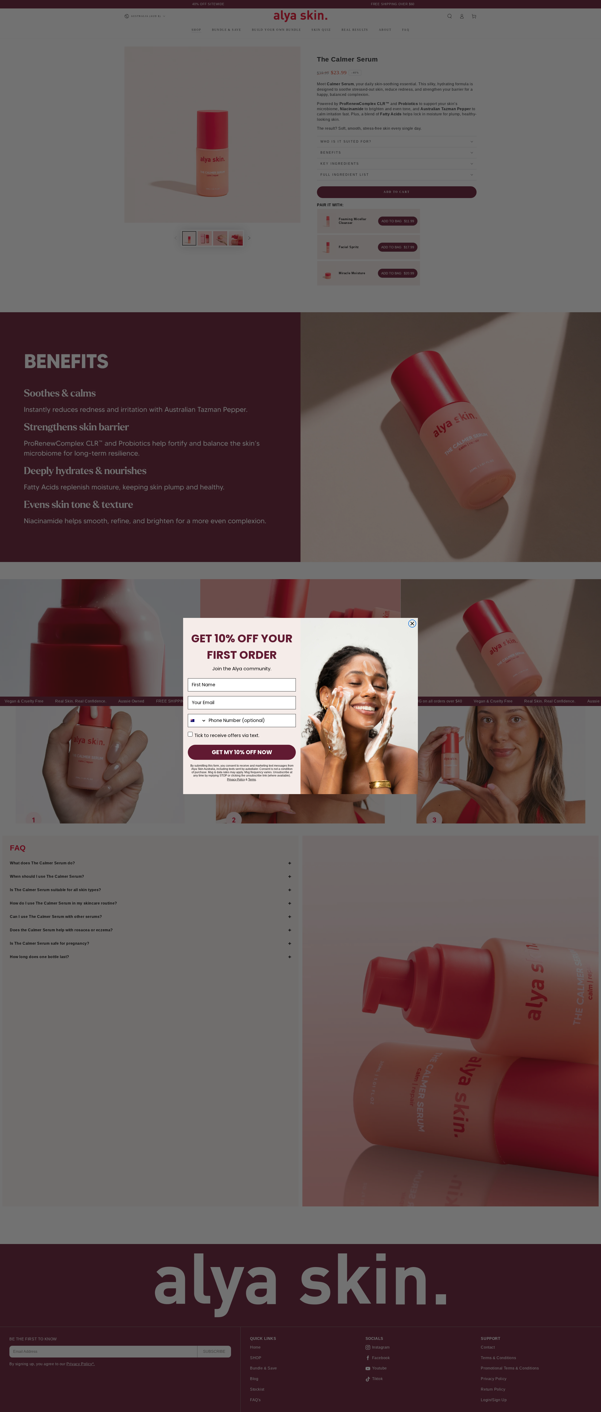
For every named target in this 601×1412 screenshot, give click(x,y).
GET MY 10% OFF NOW (242, 752)
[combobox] (197, 720)
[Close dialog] (412, 623)
